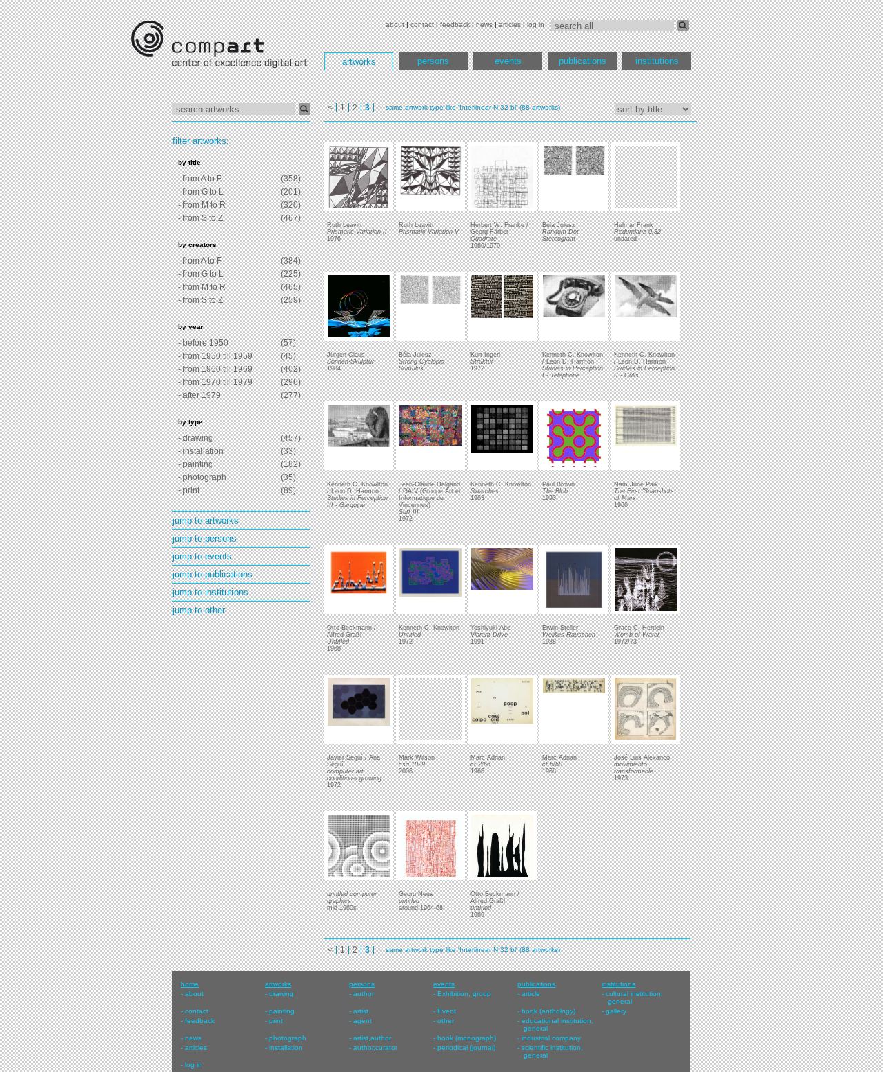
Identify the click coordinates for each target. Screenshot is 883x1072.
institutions (657, 61)
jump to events (202, 556)
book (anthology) (548, 1011)
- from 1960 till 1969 (215, 369)
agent (362, 1020)
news (484, 24)
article (531, 993)
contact (422, 24)
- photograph (202, 477)
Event (446, 1011)
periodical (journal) (466, 1047)
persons (433, 61)
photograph (287, 1038)
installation (286, 1047)
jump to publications (212, 574)
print (276, 1020)
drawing (281, 993)
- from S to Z (200, 218)
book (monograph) (466, 1038)
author (363, 993)
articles (510, 24)
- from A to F (199, 179)
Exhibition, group (464, 993)
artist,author (372, 1038)
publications (582, 61)
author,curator (375, 1047)
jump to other (198, 610)
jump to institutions (210, 592)
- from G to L (201, 192)
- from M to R (202, 205)
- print (188, 490)
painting (282, 1011)
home (190, 984)
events (508, 61)
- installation (201, 451)
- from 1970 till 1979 (215, 382)
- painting (195, 464)
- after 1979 (199, 395)
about (395, 24)
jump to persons (204, 538)
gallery (616, 1011)
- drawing (195, 438)
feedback (455, 24)
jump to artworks (205, 520)
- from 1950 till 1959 (215, 356)
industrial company (551, 1038)
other (445, 1020)
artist (360, 1011)
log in (535, 24)
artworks (359, 62)
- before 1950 (203, 343)
